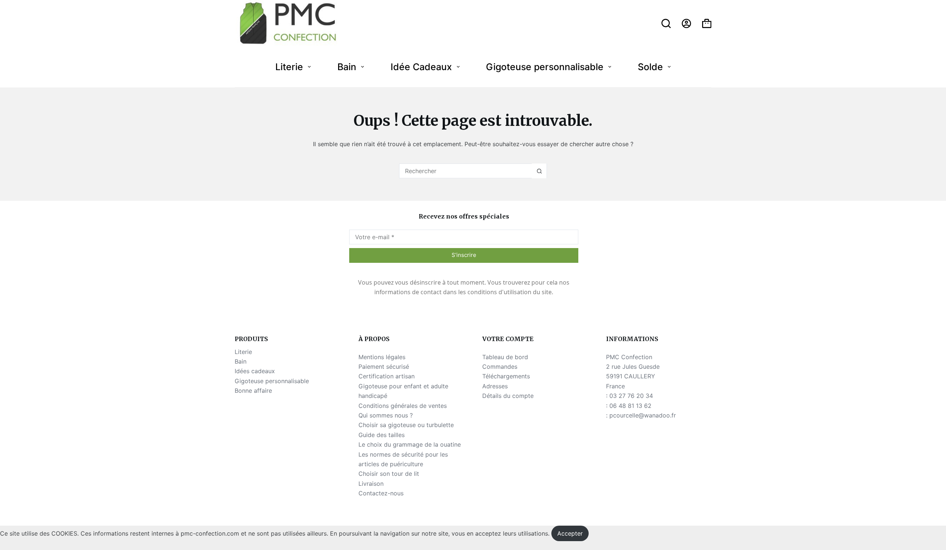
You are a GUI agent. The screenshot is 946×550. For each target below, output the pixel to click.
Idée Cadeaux (421, 66)
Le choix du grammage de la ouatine (409, 444)
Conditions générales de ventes (402, 405)
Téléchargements (506, 376)
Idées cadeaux (255, 371)
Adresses (495, 386)
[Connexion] (686, 23)
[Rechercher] (666, 23)
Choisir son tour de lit (388, 473)
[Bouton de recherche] (539, 171)
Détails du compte (508, 395)
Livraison (371, 483)
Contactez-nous (381, 493)
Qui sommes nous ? (385, 415)
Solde (650, 66)
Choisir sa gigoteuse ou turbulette (406, 425)
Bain (346, 66)
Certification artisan (386, 376)
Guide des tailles (381, 435)
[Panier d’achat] (706, 23)
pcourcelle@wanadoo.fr (642, 415)
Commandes (499, 366)
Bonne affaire (253, 390)
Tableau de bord (505, 357)
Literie (289, 66)
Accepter (570, 533)
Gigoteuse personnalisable (544, 66)
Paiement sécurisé (383, 366)
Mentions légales (381, 357)
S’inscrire (464, 254)
